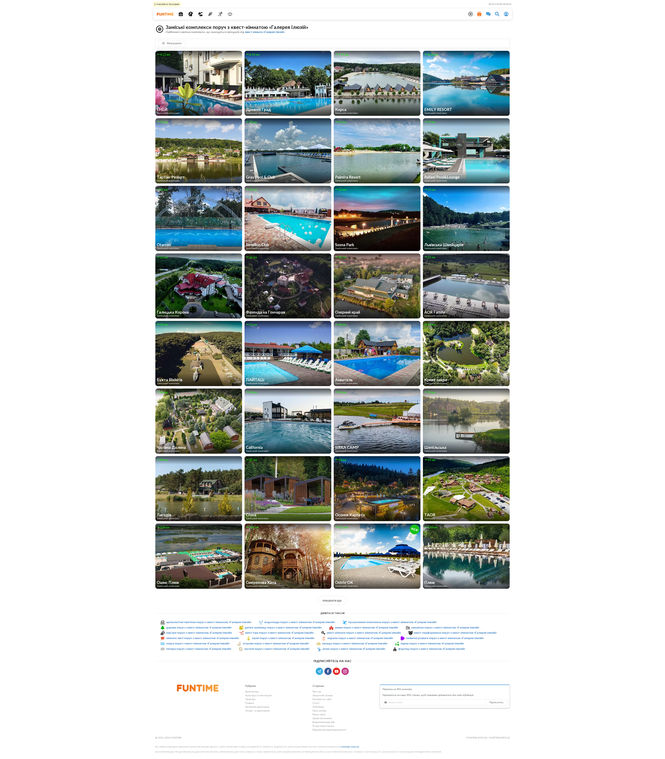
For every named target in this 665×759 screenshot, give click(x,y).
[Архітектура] (180, 14)
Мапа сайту (318, 714)
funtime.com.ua (350, 746)
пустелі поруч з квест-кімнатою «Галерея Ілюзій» (276, 648)
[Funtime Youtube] (337, 671)
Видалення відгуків (323, 722)
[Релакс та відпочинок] (229, 14)
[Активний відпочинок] (220, 14)
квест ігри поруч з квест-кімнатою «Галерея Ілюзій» (279, 632)
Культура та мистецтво (258, 695)
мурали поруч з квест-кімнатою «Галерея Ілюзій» (360, 638)
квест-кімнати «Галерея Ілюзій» (265, 31)
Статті (315, 702)
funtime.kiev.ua (499, 737)
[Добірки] (479, 14)
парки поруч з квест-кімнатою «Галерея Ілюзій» (432, 643)
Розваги (249, 702)
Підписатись (496, 702)
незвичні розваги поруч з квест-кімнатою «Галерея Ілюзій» (445, 638)
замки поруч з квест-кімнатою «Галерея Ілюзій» (366, 627)
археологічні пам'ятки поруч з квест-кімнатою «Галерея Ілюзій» (208, 622)
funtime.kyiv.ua (477, 737)
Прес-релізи (319, 710)
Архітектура (252, 691)
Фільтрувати (173, 43)
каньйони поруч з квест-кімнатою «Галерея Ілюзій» (445, 627)
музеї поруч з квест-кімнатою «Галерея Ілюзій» (283, 638)
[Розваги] (210, 14)
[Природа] (200, 14)
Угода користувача (323, 725)
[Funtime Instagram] (345, 671)
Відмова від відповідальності (329, 729)
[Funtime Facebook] (328, 671)
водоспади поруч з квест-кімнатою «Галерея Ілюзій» (299, 622)
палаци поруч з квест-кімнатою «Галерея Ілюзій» (354, 643)
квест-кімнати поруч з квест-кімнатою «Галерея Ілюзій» (364, 632)
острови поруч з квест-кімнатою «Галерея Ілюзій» (276, 643)
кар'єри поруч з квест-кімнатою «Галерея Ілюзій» (199, 632)
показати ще (332, 600)
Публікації (318, 706)
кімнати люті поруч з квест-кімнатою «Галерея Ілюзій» (202, 638)
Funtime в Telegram (167, 4)
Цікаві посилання (322, 718)
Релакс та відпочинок (257, 710)
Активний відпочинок (257, 706)
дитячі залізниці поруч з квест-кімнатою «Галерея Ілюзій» (283, 627)
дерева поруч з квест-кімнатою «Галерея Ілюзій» (199, 627)
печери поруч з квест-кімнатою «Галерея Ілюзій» (198, 648)
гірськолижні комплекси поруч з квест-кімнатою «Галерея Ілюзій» (392, 622)
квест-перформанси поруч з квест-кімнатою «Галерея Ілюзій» (455, 632)
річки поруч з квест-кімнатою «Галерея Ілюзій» (354, 648)
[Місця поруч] (471, 14)
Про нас (316, 691)
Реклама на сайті (322, 699)
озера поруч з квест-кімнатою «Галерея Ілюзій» (197, 643)
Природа (250, 699)
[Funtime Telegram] (320, 671)
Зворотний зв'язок (500, 4)
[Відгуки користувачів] (488, 14)
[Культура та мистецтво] (190, 14)
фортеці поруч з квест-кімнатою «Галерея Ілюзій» (431, 648)
